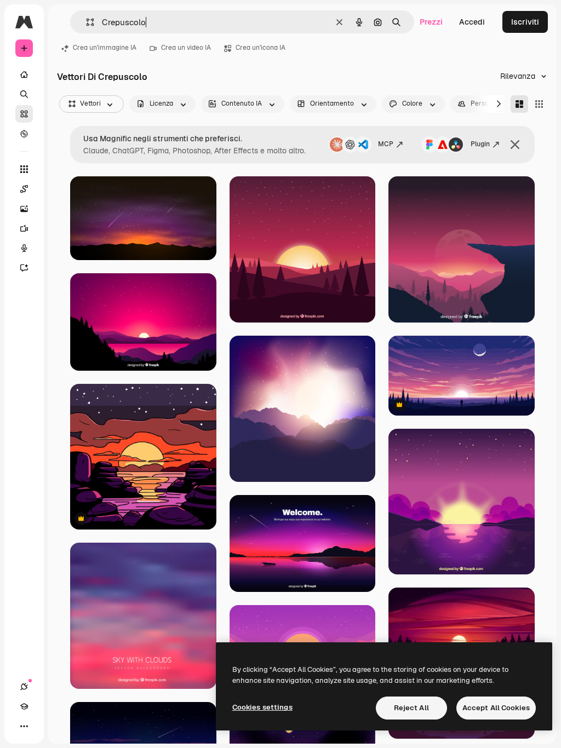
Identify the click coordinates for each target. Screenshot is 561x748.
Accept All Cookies (496, 707)
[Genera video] (24, 228)
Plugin (480, 144)
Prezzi (431, 22)
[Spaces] (24, 189)
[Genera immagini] (24, 208)
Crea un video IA (186, 47)
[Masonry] (519, 104)
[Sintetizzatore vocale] (24, 248)
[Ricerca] (24, 94)
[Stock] (24, 114)
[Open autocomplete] (86, 22)
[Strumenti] (24, 169)
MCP (385, 144)
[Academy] (24, 706)
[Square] (539, 104)
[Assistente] (24, 268)
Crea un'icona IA (260, 47)
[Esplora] (24, 133)
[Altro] (24, 726)
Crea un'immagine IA (104, 47)
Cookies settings (262, 707)
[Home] (24, 74)
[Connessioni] (24, 686)
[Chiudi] (515, 144)
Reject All (411, 707)
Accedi (472, 22)
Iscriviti (525, 22)
